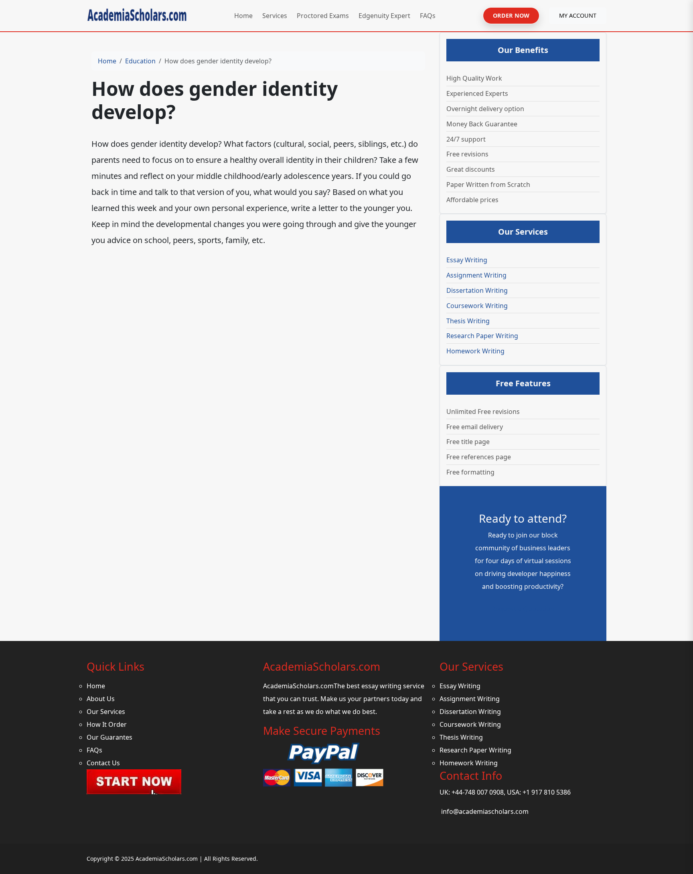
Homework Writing (475, 351)
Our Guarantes (109, 737)
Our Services (106, 711)
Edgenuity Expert (384, 15)
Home (243, 15)
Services (274, 15)
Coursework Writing (477, 305)
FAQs (428, 15)
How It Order (107, 724)
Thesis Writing (468, 320)
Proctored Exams (323, 15)
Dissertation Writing (477, 290)
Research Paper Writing (482, 335)
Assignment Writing (476, 275)
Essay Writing (466, 260)
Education (140, 61)
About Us (101, 698)
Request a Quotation (522, 608)
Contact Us (103, 762)
